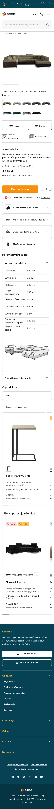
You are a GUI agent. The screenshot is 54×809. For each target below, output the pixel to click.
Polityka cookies (39, 764)
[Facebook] (13, 777)
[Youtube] (41, 777)
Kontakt (7, 710)
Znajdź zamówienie (13, 687)
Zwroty (7, 698)
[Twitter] (18, 777)
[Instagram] (30, 777)
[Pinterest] (24, 777)
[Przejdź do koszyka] (41, 14)
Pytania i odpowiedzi (14, 693)
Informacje (8, 720)
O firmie (7, 741)
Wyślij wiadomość (29, 662)
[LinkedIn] (36, 777)
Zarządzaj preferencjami (27, 769)
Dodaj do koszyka (20, 189)
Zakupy (6, 731)
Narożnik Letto (21, 34)
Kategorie (8, 752)
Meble (9, 34)
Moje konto (9, 681)
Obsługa (7, 675)
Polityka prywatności (17, 764)
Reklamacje (9, 704)
